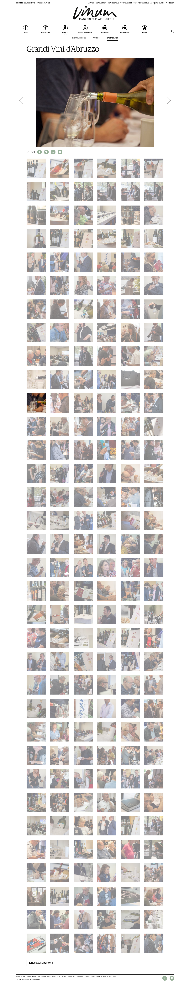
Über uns (46, 976)
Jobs (64, 976)
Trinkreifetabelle (141, 3)
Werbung (71, 976)
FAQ (114, 976)
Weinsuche (159, 3)
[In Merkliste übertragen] (53, 152)
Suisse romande (43, 3)
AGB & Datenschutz (103, 976)
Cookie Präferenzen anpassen (28, 979)
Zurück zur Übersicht (41, 963)
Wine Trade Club (33, 976)
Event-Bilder (112, 38)
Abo (152, 3)
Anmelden (170, 3)
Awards (91, 3)
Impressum (89, 976)
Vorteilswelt (126, 3)
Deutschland (29, 3)
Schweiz (19, 3)
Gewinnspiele (113, 3)
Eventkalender (79, 38)
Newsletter (101, 3)
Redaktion (56, 976)
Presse (80, 976)
